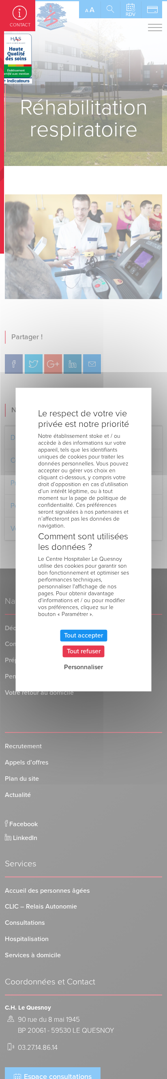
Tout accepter (83, 635)
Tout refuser (84, 651)
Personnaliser (83, 667)
